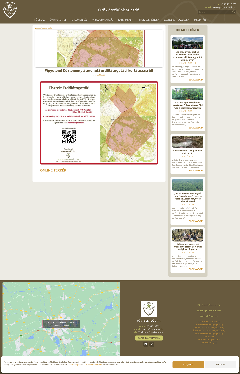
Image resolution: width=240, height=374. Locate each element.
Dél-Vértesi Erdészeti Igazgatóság (209, 327)
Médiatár (200, 19)
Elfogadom (188, 364)
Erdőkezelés (79, 19)
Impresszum (208, 337)
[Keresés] (234, 12)
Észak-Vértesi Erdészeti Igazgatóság (209, 331)
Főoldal (39, 19)
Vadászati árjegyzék (209, 316)
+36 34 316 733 (153, 326)
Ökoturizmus (58, 19)
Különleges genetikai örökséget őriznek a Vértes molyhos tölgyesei (188, 246)
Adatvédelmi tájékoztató (92, 365)
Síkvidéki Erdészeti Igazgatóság (209, 333)
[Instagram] (151, 344)
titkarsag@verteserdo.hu (152, 329)
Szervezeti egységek (176, 19)
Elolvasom (195, 79)
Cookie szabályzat (209, 343)
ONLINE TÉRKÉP (53, 170)
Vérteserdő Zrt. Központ (209, 321)
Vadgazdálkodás (102, 19)
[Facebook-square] (145, 344)
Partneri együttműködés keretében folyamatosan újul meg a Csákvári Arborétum (188, 105)
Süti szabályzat (75, 365)
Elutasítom (220, 364)
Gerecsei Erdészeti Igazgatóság (209, 325)
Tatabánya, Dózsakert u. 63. (150, 332)
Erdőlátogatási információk (209, 311)
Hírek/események (148, 19)
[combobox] (215, 12)
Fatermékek (125, 19)
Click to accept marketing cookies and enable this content (61, 323)
